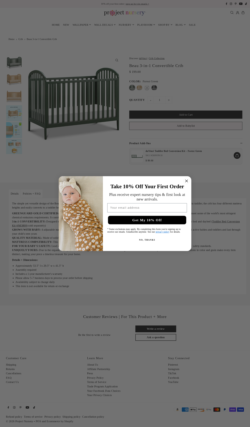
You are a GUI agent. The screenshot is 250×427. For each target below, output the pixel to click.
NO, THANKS (147, 240)
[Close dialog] (187, 181)
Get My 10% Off (147, 220)
